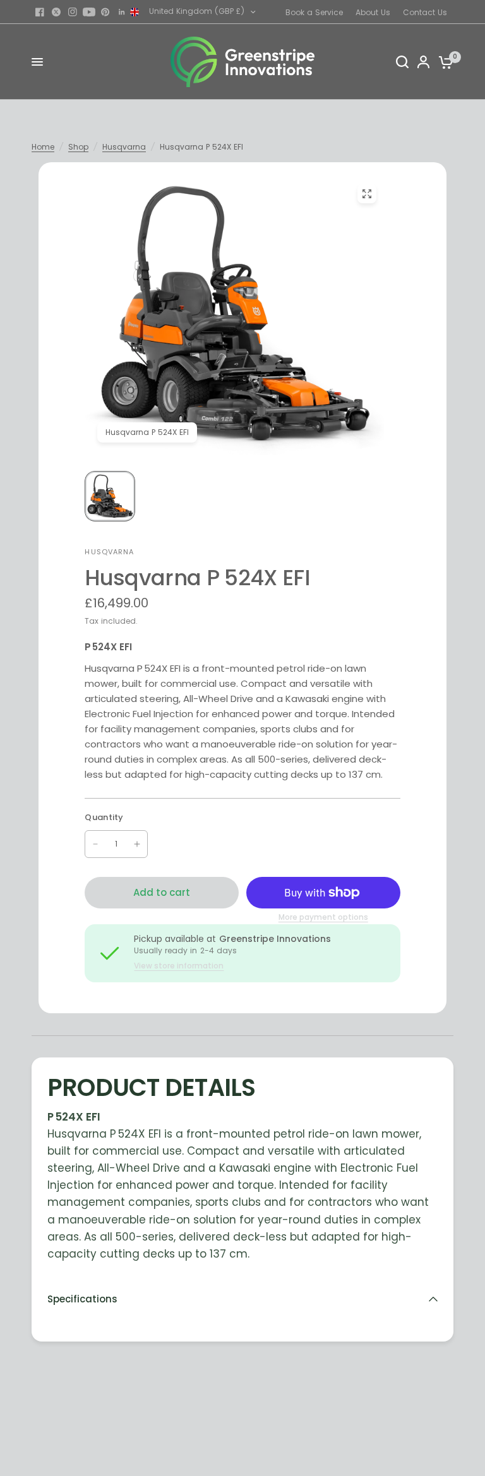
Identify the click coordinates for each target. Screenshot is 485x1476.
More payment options (323, 917)
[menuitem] (317, 12)
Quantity (104, 817)
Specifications (82, 1299)
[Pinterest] (105, 12)
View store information (179, 966)
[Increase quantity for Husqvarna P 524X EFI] (137, 844)
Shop (78, 146)
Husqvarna (124, 146)
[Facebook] (40, 12)
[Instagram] (72, 12)
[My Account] (423, 62)
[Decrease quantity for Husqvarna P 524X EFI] (95, 844)
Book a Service (314, 12)
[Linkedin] (122, 12)
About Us (373, 12)
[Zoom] (367, 193)
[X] (56, 12)
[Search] (402, 62)
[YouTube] (89, 12)
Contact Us (425, 12)
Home (43, 146)
